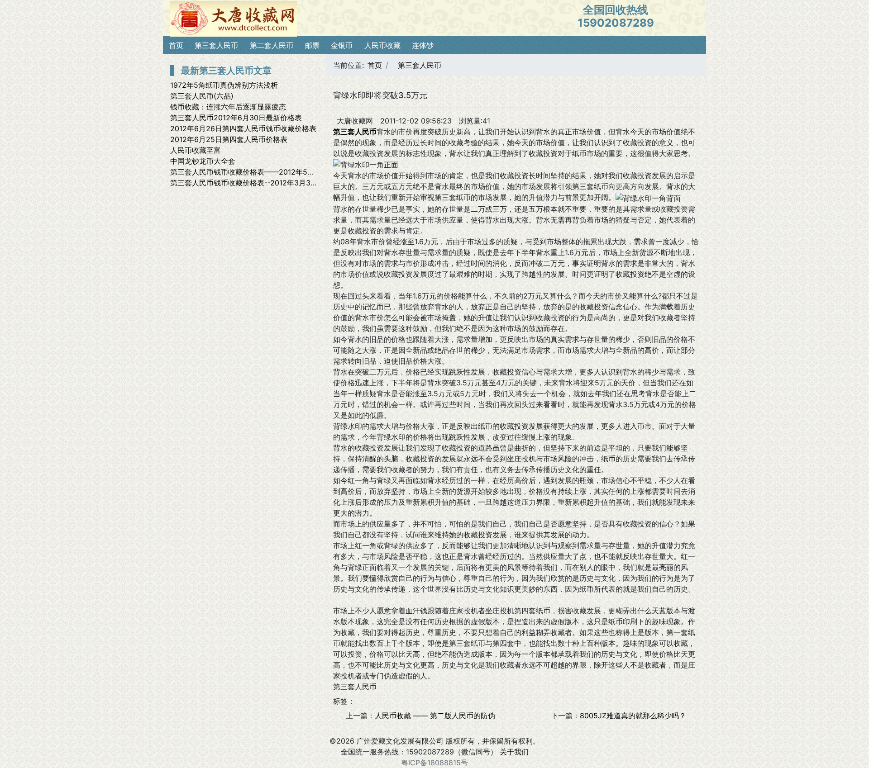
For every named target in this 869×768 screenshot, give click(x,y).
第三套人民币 (216, 45)
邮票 (312, 45)
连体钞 (423, 45)
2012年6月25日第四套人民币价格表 (228, 139)
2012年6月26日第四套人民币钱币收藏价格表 (243, 128)
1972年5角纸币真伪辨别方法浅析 (224, 85)
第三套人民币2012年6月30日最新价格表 (236, 117)
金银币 (342, 45)
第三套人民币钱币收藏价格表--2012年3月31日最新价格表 (263, 182)
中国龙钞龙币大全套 (202, 161)
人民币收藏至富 (195, 150)
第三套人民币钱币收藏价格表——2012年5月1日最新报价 (262, 171)
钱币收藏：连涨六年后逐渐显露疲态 (228, 106)
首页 (176, 45)
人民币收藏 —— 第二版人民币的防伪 (435, 715)
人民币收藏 (382, 45)
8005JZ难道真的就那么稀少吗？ (633, 715)
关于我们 (514, 751)
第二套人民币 (271, 45)
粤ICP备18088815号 (434, 762)
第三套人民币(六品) (202, 95)
